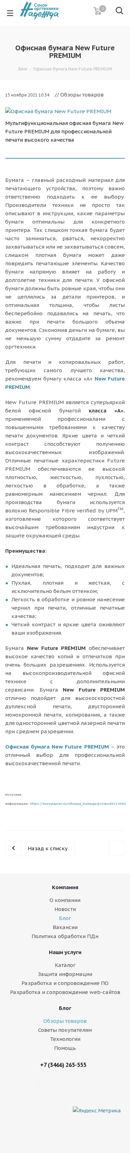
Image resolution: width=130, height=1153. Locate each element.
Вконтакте (102, 1085)
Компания (65, 887)
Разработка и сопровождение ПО (65, 983)
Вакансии (65, 927)
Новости (65, 909)
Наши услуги (65, 952)
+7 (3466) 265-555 (63, 1064)
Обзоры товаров (65, 1021)
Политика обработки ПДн (65, 936)
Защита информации (65, 974)
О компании (65, 900)
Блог (65, 918)
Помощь (65, 1048)
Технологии (65, 1039)
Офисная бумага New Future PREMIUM (57, 746)
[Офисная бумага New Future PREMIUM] (65, 111)
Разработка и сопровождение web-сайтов (65, 992)
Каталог (65, 965)
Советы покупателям (65, 1030)
